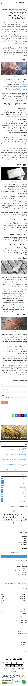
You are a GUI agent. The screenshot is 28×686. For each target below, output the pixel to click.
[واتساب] (13, 415)
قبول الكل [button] (5, 683)
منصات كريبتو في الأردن (22, 633)
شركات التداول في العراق (22, 572)
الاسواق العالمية (22, 483)
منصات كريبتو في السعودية (21, 620)
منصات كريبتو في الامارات (22, 622)
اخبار (25, 481)
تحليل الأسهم (24, 536)
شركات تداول (23, 494)
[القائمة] (1, 3)
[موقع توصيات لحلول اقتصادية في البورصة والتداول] (20, 3)
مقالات (20, 9)
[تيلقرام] (16, 415)
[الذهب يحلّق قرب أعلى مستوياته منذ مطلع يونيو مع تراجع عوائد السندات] (14, 432)
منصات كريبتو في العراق (22, 631)
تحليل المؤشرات (24, 545)
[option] (14, 432)
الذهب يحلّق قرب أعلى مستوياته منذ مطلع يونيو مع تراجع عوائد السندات (14, 438)
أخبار (26, 640)
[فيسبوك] (25, 415)
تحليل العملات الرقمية (23, 542)
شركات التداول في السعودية (21, 564)
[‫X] (22, 415)
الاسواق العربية (23, 492)
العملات (24, 478)
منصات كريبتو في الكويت (22, 625)
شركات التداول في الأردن (22, 575)
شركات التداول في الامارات (22, 566)
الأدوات (24, 498)
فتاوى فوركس (23, 501)
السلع (25, 485)
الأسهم (24, 490)
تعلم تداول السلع (15, 9)
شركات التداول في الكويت (22, 568)
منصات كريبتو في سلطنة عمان (21, 629)
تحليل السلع (25, 538)
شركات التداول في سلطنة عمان (21, 570)
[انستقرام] (19, 415)
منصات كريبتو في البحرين (22, 627)
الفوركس (24, 496)
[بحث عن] (26, 3)
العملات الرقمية (23, 487)
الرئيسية (24, 9)
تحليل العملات (24, 540)
